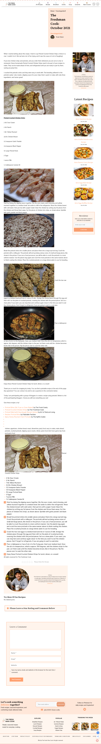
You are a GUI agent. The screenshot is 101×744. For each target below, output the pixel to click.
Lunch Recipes (37, 724)
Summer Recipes (59, 724)
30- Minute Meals (59, 722)
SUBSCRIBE (83, 229)
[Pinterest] (84, 709)
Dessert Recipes (37, 726)
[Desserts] (77, 3)
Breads (48, 4)
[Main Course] (87, 3)
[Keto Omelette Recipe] (84, 110)
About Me (6, 736)
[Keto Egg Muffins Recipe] (84, 194)
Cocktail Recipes (37, 728)
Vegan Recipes (59, 728)
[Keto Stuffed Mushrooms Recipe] (84, 130)
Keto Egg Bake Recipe (83, 183)
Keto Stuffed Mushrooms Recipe (84, 140)
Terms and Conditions (62, 736)
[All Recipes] (39, 3)
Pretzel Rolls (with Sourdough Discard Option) (21, 412)
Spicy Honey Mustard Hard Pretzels (18, 417)
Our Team (15, 736)
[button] (93, 4)
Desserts (77, 4)
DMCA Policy (76, 736)
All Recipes (39, 4)
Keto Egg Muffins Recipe (83, 203)
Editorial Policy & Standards (42, 736)
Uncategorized (61, 11)
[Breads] (48, 3)
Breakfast (56, 4)
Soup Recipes (37, 730)
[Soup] (70, 3)
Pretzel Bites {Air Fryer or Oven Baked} (19, 407)
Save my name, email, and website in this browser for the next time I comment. (33, 671)
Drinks (64, 4)
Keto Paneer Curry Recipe (83, 162)
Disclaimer (87, 736)
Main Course (87, 4)
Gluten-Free (58, 730)
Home (52, 11)
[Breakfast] (56, 3)
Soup (70, 4)
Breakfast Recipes (37, 722)
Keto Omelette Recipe (84, 119)
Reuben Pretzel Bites (12, 414)
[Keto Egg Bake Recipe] (84, 173)
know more (49, 583)
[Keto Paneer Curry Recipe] (84, 153)
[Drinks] (64, 3)
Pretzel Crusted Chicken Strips (16, 410)
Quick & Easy (59, 726)
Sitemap (95, 736)
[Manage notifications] (97, 740)
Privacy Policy (25, 736)
